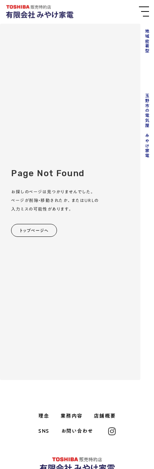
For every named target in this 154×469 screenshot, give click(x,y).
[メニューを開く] (144, 11)
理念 (43, 416)
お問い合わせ (77, 431)
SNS (43, 431)
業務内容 (72, 416)
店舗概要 (105, 416)
